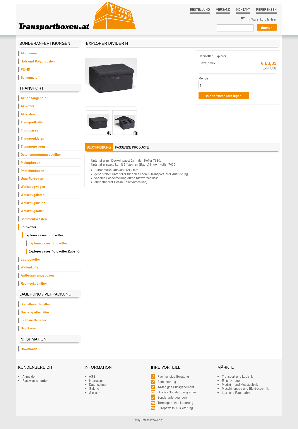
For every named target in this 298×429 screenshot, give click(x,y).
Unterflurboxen (32, 178)
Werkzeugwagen (33, 186)
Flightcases (29, 130)
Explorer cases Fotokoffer (44, 235)
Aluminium (29, 53)
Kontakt (243, 9)
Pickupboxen (30, 162)
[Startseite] (77, 15)
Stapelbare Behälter (35, 304)
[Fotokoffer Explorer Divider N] (109, 133)
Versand (223, 9)
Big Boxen (28, 328)
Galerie (94, 388)
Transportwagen (33, 146)
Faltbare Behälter (33, 320)
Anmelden (29, 376)
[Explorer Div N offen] (135, 133)
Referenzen (266, 9)
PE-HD (25, 69)
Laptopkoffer (30, 259)
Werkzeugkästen (33, 203)
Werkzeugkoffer (32, 211)
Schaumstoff (30, 77)
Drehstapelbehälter (35, 312)
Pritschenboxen (32, 170)
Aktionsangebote (33, 98)
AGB (92, 376)
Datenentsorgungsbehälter (41, 154)
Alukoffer (27, 106)
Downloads (29, 349)
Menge (203, 78)
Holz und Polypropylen (38, 61)
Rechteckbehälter (34, 283)
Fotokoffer (28, 227)
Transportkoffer (32, 122)
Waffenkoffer (30, 267)
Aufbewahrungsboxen (37, 275)
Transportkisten (32, 138)
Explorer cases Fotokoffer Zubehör (54, 251)
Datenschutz (97, 384)
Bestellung (200, 9)
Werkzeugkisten (33, 194)
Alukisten (28, 114)
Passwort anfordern (36, 380)
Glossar (94, 392)
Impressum (96, 380)
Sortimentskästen (34, 219)
